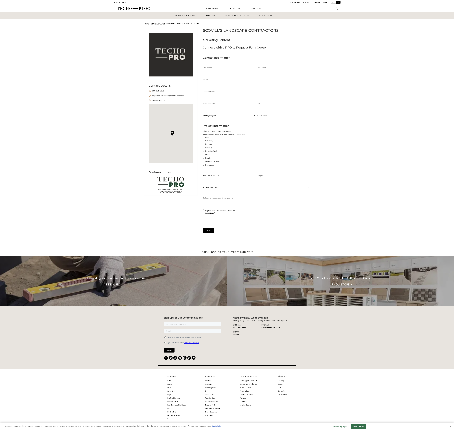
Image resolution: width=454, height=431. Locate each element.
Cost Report (209, 415)
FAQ (279, 388)
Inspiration (208, 384)
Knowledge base (210, 388)
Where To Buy (119, 2)
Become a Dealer (245, 388)
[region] (227, 427)
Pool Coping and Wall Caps (176, 405)
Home (146, 24)
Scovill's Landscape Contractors (183, 24)
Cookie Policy (216, 426)
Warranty (243, 398)
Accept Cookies (358, 426)
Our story (281, 381)
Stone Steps (171, 391)
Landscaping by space (212, 408)
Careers (280, 384)
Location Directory (246, 405)
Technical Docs (210, 398)
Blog (206, 391)
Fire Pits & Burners (173, 398)
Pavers (169, 384)
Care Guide (243, 401)
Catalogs (208, 381)
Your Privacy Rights (340, 426)
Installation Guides (211, 401)
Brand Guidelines (211, 412)
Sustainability (282, 395)
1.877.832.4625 (239, 327)
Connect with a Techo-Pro (237, 16)
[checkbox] (256, 151)
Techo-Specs (209, 395)
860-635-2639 (158, 91)
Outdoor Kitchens (173, 401)
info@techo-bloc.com (271, 327)
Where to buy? (244, 391)
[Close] (450, 426)
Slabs (169, 381)
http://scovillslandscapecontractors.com (168, 95)
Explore (236, 334)
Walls (169, 388)
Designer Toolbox (211, 405)
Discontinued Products (175, 419)
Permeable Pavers (173, 415)
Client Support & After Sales (249, 381)
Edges (169, 395)
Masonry (170, 408)
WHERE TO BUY (265, 16)
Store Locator (158, 24)
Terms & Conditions (246, 395)
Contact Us (281, 391)
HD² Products (171, 412)
